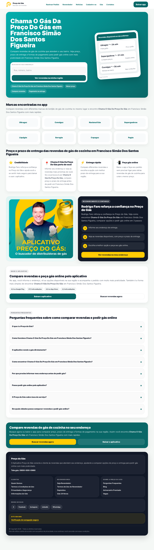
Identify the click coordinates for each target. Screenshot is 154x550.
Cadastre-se (91, 4)
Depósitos (61, 490)
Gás (101, 4)
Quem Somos (16, 483)
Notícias (79, 4)
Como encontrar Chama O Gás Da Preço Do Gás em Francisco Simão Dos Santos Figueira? (52, 362)
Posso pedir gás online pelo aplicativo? (29, 385)
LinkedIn (45, 507)
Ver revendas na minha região (49, 78)
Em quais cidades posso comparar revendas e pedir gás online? (40, 409)
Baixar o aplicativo (42, 296)
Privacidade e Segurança (21, 490)
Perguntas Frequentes (112, 483)
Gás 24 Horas (62, 494)
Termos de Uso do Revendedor (69, 487)
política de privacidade (45, 531)
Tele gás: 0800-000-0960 (23, 470)
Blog (105, 487)
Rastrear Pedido (52, 4)
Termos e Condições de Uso (22, 487)
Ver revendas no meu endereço (113, 255)
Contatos (110, 4)
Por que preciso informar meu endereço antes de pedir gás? (39, 373)
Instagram (33, 507)
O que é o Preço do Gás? (23, 326)
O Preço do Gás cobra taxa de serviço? (29, 397)
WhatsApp (57, 507)
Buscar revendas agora (111, 296)
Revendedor (68, 4)
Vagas (105, 494)
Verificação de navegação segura (25, 520)
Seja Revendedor (64, 483)
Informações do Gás (19, 494)
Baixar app (141, 4)
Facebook (22, 507)
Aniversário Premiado (112, 490)
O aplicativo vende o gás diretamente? (29, 350)
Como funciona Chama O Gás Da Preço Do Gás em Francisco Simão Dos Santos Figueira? (51, 338)
